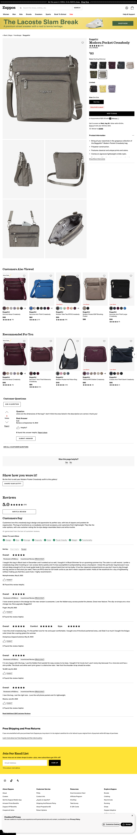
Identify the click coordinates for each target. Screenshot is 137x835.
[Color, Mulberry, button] (48, 308)
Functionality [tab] (87, 540)
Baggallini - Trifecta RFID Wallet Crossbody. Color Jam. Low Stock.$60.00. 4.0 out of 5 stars (95, 362)
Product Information (97, 135)
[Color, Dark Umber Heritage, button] (101, 373)
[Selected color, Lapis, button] (31, 308)
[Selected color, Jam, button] (4, 308)
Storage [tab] (27, 540)
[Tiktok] (11, 780)
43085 (100, 129)
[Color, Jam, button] (75, 308)
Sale (71, 14)
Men (14, 14)
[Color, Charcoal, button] (41, 308)
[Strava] (17, 780)
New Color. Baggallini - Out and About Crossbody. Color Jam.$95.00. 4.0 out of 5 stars (15, 296)
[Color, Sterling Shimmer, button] (18, 308)
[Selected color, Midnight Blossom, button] (57, 373)
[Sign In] (126, 8)
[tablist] (50, 540)
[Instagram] (5, 780)
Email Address (10, 763)
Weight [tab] (74, 540)
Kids (21, 14)
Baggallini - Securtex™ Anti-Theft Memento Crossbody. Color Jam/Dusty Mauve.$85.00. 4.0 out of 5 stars (41, 363)
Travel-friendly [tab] (61, 540)
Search (77, 8)
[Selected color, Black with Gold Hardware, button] (57, 308)
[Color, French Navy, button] (44, 308)
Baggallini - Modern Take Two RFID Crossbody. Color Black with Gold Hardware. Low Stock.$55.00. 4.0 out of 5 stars (68, 296)
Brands (29, 14)
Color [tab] (49, 540)
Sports (48, 14)
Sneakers (38, 14)
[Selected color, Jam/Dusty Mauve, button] (31, 373)
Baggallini (26, 35)
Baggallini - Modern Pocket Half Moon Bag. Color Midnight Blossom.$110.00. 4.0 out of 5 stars (68, 362)
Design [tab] (8, 540)
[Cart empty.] (132, 8)
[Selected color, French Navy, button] (111, 373)
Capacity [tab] (38, 540)
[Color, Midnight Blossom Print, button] (21, 308)
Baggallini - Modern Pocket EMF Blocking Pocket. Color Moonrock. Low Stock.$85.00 (95, 296)
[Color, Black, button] (38, 308)
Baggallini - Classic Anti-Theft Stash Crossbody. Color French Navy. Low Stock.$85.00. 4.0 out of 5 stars (121, 362)
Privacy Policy (75, 819)
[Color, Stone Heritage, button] (11, 308)
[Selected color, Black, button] (111, 308)
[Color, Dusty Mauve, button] (61, 373)
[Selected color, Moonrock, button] (84, 308)
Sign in (91, 126)
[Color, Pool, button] (61, 308)
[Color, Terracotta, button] (68, 308)
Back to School (60, 14)
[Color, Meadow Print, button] (64, 308)
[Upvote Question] (6, 412)
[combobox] (47, 8)
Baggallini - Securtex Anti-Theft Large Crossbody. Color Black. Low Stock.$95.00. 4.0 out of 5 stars (121, 297)
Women (6, 14)
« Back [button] (5, 35)
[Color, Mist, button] (68, 373)
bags (10, 35)
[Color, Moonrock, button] (7, 308)
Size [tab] (17, 540)
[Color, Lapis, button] (125, 308)
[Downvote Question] (6, 422)
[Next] (134, 354)
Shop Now (85, 2)
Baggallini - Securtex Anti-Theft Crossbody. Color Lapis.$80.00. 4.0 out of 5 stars (41, 296)
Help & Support (129, 14)
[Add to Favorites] (24, 275)
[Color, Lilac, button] (14, 308)
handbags (17, 35)
